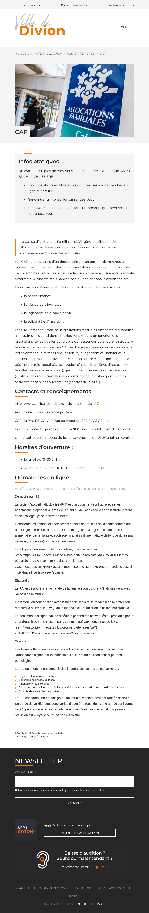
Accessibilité (120, 888)
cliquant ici (100, 867)
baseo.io (47, 736)
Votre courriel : (25, 772)
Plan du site (25, 888)
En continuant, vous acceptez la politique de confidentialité (61, 790)
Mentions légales (91, 888)
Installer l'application (80, 833)
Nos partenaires (80, 53)
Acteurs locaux (47, 53)
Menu (125, 27)
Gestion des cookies (56, 888)
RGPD (73, 896)
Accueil (22, 53)
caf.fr (46, 191)
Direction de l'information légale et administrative (40, 733)
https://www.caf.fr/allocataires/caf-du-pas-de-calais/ (55, 403)
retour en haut (90, 904)
